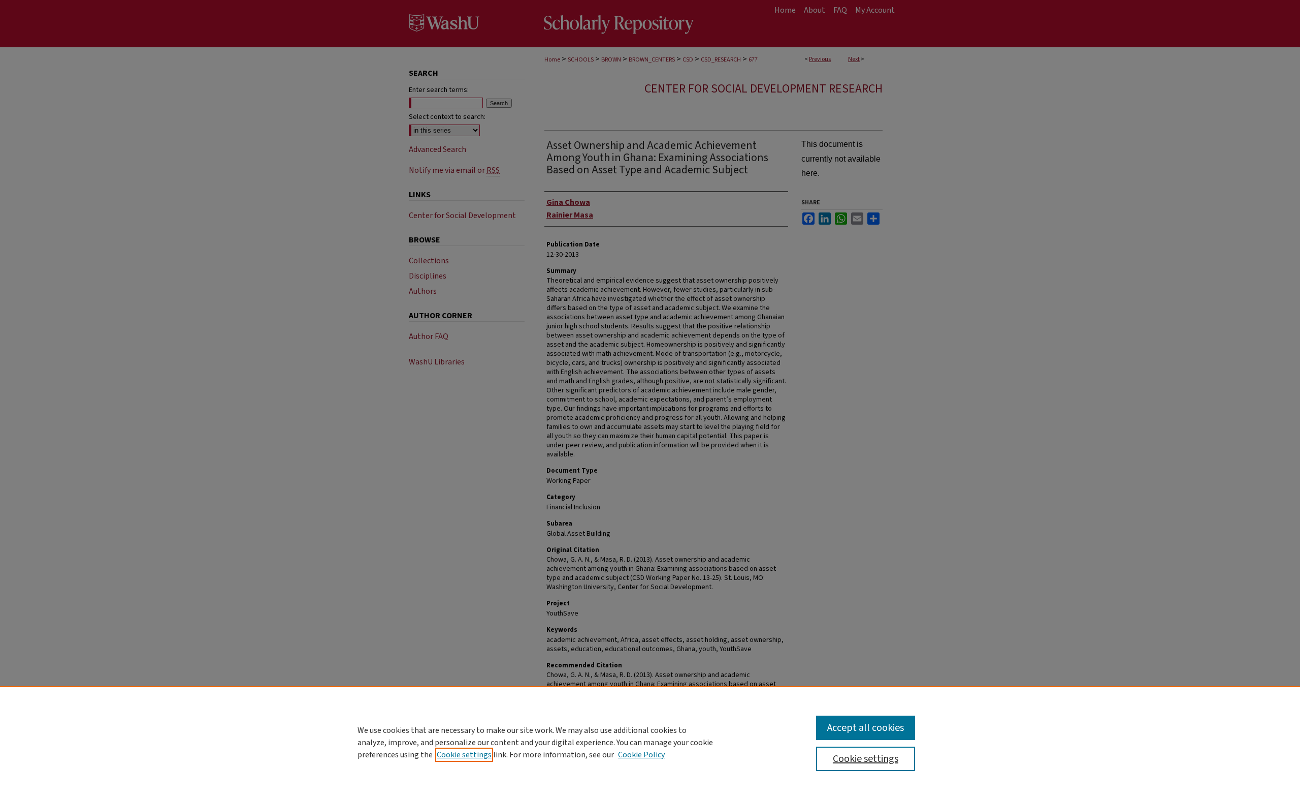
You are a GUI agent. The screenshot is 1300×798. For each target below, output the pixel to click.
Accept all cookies (865, 728)
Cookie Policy (641, 754)
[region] (650, 742)
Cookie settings (464, 754)
